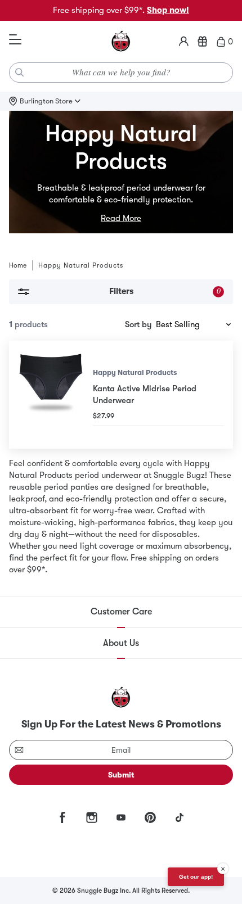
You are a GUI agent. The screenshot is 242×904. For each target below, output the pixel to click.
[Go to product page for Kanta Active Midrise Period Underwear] (51, 395)
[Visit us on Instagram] (91, 817)
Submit (121, 774)
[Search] (19, 72)
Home (17, 265)
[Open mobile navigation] (15, 40)
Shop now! (168, 10)
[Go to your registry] (203, 41)
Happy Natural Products (135, 372)
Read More (121, 218)
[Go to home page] (121, 41)
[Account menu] (184, 41)
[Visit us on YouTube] (121, 817)
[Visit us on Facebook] (62, 817)
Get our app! (196, 877)
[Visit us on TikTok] (179, 817)
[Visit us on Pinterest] (150, 817)
